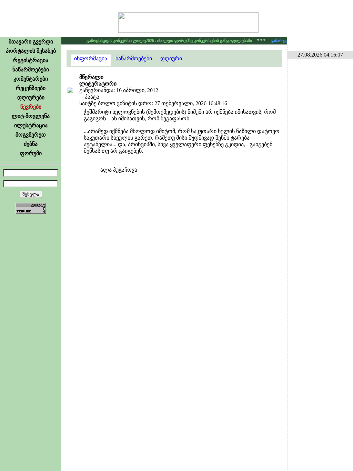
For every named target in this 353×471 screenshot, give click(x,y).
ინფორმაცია (90, 58)
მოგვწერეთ (31, 135)
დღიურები (30, 97)
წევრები (30, 107)
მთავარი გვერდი (31, 41)
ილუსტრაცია (31, 125)
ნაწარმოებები (30, 69)
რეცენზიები (31, 88)
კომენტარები (30, 79)
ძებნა (31, 144)
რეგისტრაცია (30, 60)
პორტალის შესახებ (31, 51)
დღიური (171, 58)
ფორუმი (31, 153)
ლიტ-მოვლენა (31, 116)
